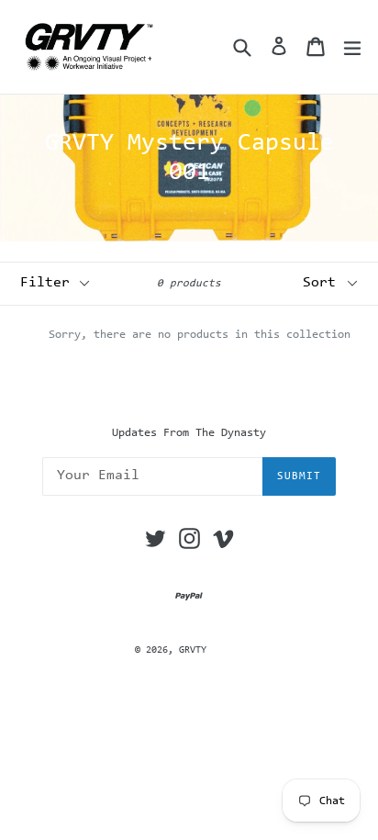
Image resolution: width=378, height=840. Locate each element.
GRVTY (192, 650)
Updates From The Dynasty (189, 433)
